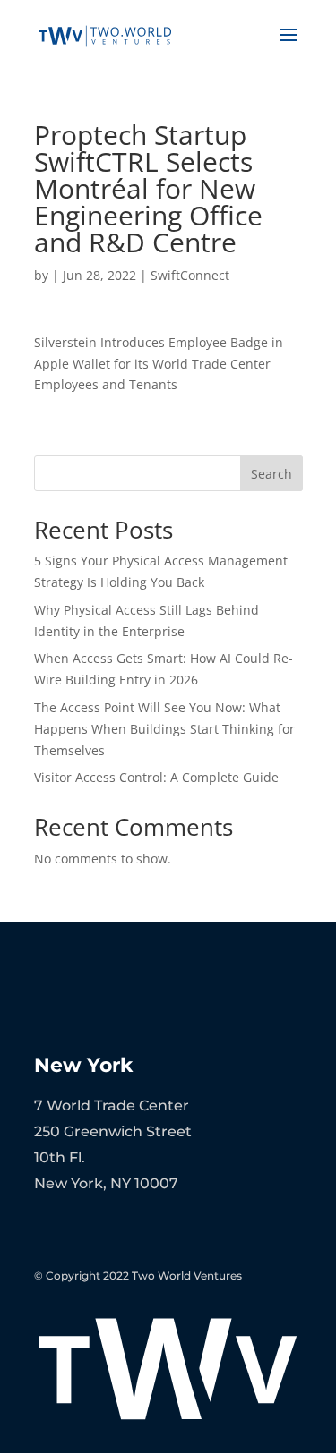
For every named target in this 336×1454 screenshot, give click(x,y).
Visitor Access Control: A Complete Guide (156, 777)
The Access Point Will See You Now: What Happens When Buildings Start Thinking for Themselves (164, 729)
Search (271, 473)
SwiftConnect (190, 275)
